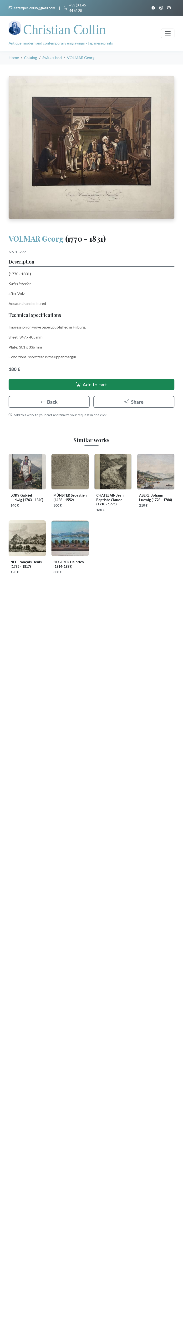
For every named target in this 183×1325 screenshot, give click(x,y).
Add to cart (95, 384)
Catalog (30, 57)
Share (137, 402)
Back (52, 402)
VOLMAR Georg (36, 238)
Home (14, 57)
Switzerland (52, 57)
